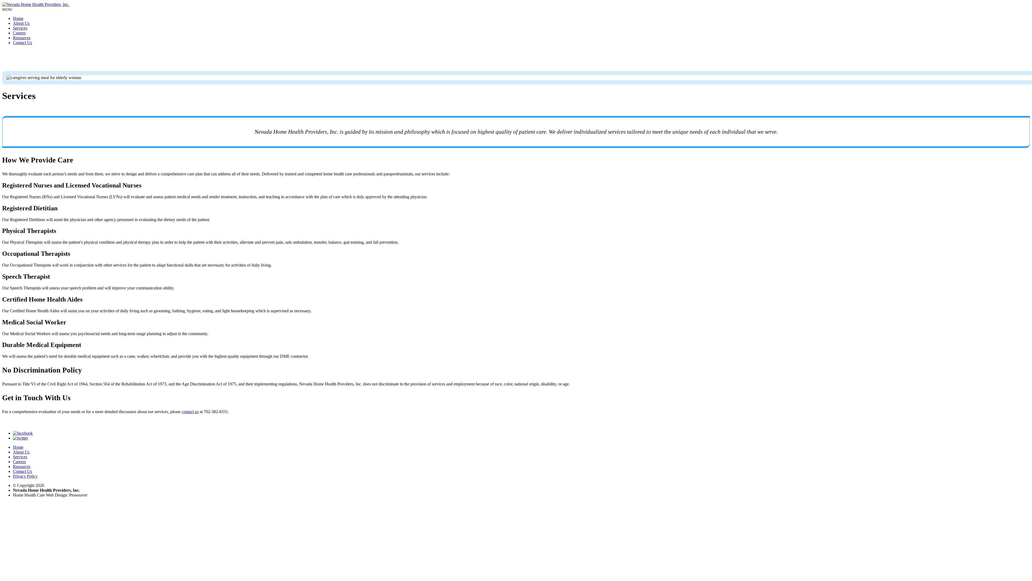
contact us (190, 411)
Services (20, 28)
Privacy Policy (25, 476)
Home (18, 18)
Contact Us (22, 42)
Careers (19, 33)
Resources (21, 38)
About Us (21, 23)
